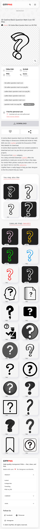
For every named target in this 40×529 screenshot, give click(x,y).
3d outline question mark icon (13, 83)
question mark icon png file (12, 104)
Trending (7, 486)
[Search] (30, 4)
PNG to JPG (8, 489)
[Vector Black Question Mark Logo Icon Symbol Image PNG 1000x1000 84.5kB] (30, 426)
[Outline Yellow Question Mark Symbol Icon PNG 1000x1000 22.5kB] (30, 236)
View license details (13, 116)
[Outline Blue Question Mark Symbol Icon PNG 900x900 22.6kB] (30, 255)
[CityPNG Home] (7, 4)
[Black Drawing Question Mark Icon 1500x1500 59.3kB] (30, 350)
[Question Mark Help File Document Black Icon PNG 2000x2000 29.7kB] (30, 293)
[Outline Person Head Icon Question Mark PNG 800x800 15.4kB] (10, 293)
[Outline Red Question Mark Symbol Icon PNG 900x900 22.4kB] (10, 274)
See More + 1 (29, 104)
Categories (8, 483)
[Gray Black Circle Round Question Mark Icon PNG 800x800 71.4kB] (30, 331)
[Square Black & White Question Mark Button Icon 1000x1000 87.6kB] (30, 445)
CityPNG (13, 143)
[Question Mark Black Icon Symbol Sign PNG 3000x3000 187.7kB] (30, 407)
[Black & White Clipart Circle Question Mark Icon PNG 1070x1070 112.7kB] (10, 388)
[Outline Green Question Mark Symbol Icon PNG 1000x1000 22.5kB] (10, 255)
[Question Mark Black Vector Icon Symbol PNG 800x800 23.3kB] (30, 388)
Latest (6, 480)
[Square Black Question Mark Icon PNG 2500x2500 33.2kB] (10, 407)
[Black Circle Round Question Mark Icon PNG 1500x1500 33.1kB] (30, 369)
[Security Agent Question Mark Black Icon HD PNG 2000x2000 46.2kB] (10, 331)
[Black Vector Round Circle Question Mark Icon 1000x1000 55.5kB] (10, 350)
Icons (25, 74)
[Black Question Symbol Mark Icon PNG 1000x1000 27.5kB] (10, 369)
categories (22, 165)
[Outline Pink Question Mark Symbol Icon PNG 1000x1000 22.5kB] (10, 236)
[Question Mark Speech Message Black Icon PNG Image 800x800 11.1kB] (30, 312)
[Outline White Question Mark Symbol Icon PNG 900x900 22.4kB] (30, 274)
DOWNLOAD (22, 123)
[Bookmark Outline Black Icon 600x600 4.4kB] (10, 445)
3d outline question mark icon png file (16, 87)
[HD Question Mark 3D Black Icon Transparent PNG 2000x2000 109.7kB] (10, 426)
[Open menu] (35, 4)
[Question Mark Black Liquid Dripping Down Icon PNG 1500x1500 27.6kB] (10, 312)
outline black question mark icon (14, 96)
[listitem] (8, 515)
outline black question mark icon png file (17, 91)
